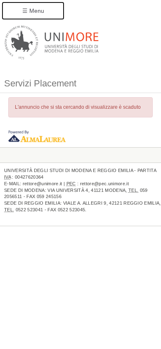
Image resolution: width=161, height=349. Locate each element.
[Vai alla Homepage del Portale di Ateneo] (51, 42)
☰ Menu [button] (33, 10)
